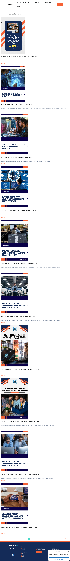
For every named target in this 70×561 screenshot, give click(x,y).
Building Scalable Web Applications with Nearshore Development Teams (19, 264)
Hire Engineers (47, 2)
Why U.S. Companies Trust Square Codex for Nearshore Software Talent (19, 56)
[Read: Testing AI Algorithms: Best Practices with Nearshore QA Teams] (35, 84)
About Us (30, 2)
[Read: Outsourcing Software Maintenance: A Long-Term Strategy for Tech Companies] (35, 399)
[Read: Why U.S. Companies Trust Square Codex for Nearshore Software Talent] (35, 35)
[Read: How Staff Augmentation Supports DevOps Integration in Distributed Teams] (35, 451)
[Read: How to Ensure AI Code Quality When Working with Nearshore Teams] (35, 187)
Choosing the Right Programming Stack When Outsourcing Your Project (19, 527)
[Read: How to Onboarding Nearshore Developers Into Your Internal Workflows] (35, 346)
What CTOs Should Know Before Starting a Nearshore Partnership (18, 316)
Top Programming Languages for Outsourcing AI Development (16, 157)
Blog (18, 6)
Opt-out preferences (56, 559)
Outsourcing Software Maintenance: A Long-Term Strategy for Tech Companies (21, 422)
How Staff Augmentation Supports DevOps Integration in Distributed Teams (20, 474)
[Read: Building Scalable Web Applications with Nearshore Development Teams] (35, 241)
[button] (68, 551)
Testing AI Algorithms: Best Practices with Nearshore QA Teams (17, 105)
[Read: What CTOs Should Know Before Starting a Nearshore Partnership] (35, 293)
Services (37, 2)
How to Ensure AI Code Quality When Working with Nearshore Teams (18, 210)
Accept (59, 557)
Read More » (3, 63)
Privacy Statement (61, 559)
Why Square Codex (21, 2)
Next (65, 538)
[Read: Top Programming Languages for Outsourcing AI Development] (35, 134)
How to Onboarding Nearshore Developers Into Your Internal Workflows (20, 369)
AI (41, 2)
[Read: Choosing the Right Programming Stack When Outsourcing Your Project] (35, 504)
